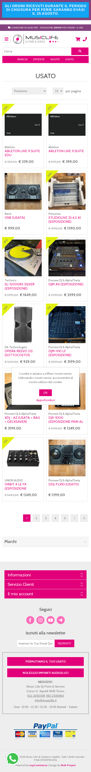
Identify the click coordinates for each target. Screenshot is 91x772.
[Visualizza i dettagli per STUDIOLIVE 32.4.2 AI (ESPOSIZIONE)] (66, 191)
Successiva (74, 518)
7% (48, 241)
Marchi (22, 59)
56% (49, 175)
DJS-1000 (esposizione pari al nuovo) (65, 422)
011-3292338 (36, 695)
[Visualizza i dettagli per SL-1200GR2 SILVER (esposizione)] (23, 258)
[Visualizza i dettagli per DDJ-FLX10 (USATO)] (66, 458)
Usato (69, 59)
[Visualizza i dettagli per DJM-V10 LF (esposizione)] (66, 324)
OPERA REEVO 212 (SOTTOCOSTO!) (19, 353)
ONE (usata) (15, 218)
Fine (84, 518)
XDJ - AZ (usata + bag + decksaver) (22, 420)
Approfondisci (45, 400)
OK (45, 392)
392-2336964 (55, 695)
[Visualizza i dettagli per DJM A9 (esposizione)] (66, 258)
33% (5, 108)
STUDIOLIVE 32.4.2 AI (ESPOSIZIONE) (64, 220)
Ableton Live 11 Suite (66, 151)
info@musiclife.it (46, 700)
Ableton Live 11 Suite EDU (22, 153)
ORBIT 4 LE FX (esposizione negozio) (15, 488)
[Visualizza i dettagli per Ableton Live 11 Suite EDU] (23, 124)
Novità (55, 59)
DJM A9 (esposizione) (65, 284)
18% (5, 241)
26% (5, 308)
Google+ (61, 620)
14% (5, 441)
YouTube (51, 620)
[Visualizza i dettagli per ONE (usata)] (23, 191)
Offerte (39, 59)
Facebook (30, 620)
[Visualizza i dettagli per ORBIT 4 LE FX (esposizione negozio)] (23, 458)
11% (49, 307)
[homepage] (35, 41)
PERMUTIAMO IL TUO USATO (46, 661)
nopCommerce (38, 765)
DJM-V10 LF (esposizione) (59, 353)
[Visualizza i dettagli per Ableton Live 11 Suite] (66, 124)
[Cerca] (80, 51)
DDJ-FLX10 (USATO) (63, 484)
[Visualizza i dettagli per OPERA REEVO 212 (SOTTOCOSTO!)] (23, 324)
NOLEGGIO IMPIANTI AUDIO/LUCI (46, 673)
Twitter (40, 620)
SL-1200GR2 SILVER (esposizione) (19, 286)
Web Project (68, 765)
